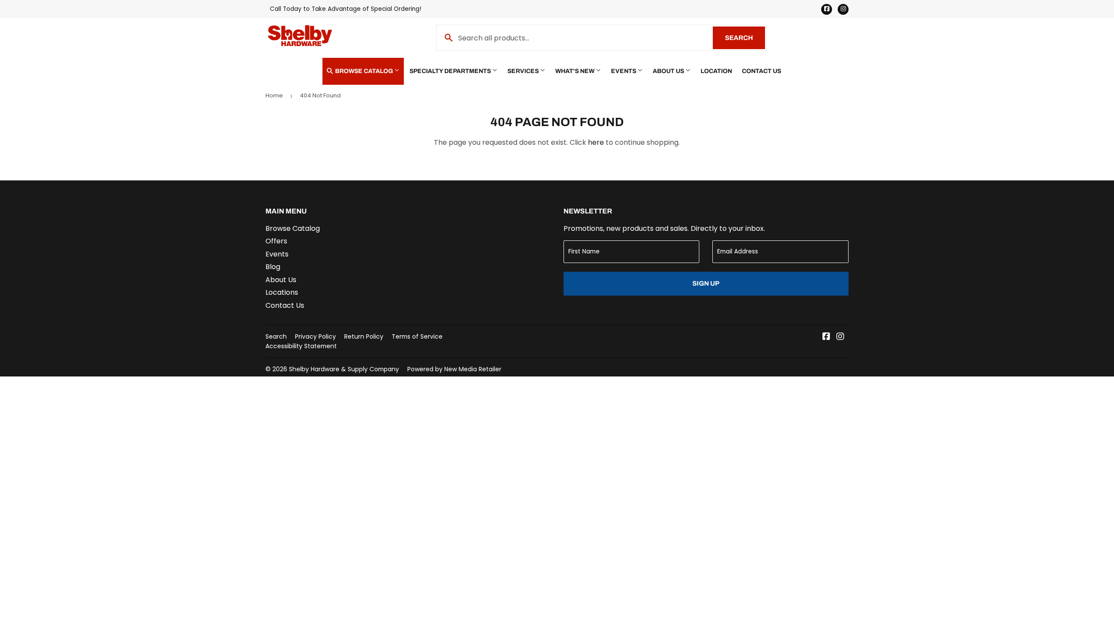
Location (716, 71)
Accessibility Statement (301, 346)
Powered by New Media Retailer (454, 369)
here (596, 142)
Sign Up (705, 283)
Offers (276, 241)
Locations (281, 292)
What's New (575, 71)
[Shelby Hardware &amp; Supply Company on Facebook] (826, 337)
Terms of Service (417, 336)
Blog (272, 267)
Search (745, 37)
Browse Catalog (364, 71)
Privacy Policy (315, 336)
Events (624, 71)
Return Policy (363, 336)
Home (274, 95)
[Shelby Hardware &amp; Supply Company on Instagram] (840, 337)
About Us (669, 71)
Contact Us (761, 71)
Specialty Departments (450, 71)
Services (523, 71)
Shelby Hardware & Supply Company (344, 369)
